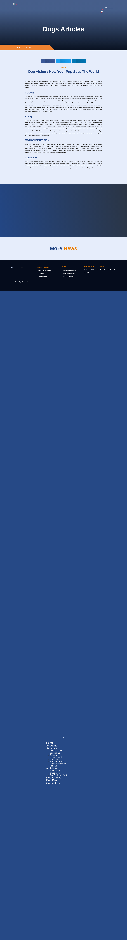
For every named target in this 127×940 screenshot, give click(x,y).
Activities (52, 768)
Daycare (53, 755)
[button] (48, 61)
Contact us (53, 783)
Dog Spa (54, 759)
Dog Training (56, 753)
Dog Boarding (56, 751)
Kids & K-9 (55, 771)
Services (51, 748)
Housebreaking (57, 761)
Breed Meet (55, 773)
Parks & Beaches (58, 764)
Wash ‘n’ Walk (56, 757)
